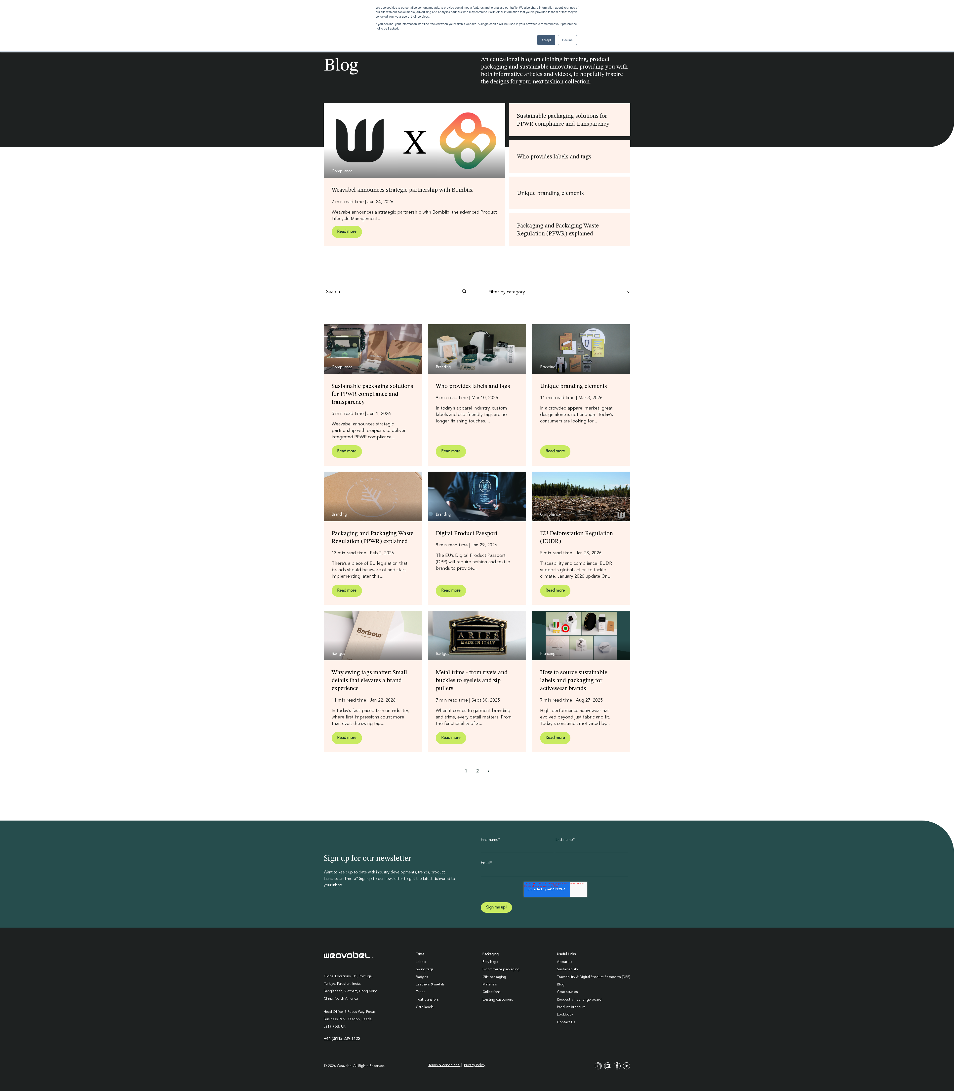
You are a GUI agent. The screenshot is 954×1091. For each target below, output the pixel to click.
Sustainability (567, 969)
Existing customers (497, 999)
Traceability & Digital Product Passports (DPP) (593, 977)
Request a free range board (579, 999)
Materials (489, 984)
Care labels (425, 1007)
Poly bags (490, 962)
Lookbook (565, 1014)
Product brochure (571, 1007)
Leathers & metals (430, 984)
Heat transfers (427, 999)
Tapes (420, 992)
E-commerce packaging (500, 969)
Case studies (567, 992)
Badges (422, 977)
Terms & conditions (444, 1065)
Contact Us (566, 1022)
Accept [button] (546, 40)
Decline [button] (567, 40)
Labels (421, 962)
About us (564, 962)
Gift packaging (494, 977)
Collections (491, 992)
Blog (560, 984)
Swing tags (425, 969)
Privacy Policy (474, 1065)
